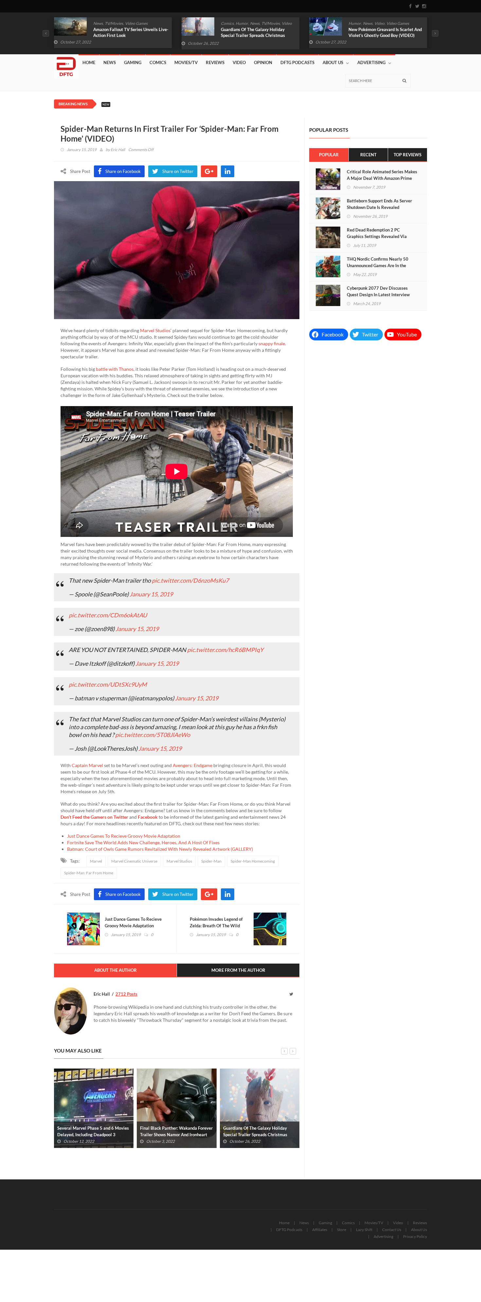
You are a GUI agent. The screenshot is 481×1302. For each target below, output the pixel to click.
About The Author (115, 970)
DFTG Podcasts (297, 62)
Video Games (136, 23)
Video (287, 23)
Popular (329, 154)
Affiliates (319, 1229)
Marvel (96, 861)
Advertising (371, 62)
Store (341, 1229)
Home (88, 62)
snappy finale (271, 343)
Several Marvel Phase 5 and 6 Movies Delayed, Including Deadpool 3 (93, 1131)
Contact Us (391, 1229)
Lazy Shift (364, 1229)
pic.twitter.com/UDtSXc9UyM (108, 684)
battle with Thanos (115, 369)
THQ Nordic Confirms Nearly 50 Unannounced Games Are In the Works (377, 265)
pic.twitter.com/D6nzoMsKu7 (190, 580)
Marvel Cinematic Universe (134, 861)
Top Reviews (407, 154)
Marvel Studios (155, 330)
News (98, 23)
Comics (227, 23)
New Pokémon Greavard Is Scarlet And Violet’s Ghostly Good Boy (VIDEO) (385, 32)
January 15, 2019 (151, 594)
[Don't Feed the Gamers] (66, 64)
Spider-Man (211, 861)
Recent (368, 154)
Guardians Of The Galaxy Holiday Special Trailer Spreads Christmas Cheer (253, 35)
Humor (242, 23)
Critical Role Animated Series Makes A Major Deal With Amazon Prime (382, 175)
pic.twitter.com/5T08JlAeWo (152, 734)
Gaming (132, 62)
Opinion (263, 62)
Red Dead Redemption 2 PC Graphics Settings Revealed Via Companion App (377, 236)
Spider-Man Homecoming (253, 861)
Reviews (215, 62)
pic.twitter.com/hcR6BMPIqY (225, 649)
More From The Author (238, 970)
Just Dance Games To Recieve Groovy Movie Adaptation (123, 836)
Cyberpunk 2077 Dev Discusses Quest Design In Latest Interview (378, 291)
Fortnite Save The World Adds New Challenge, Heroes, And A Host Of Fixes (143, 842)
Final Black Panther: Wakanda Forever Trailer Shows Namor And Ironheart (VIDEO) (176, 1134)
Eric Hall (118, 149)
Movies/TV (186, 62)
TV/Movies (114, 23)
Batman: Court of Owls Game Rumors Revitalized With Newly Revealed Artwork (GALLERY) (160, 849)
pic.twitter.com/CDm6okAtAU (108, 615)
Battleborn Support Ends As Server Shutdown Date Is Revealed (379, 204)
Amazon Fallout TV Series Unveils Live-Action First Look (131, 32)
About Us (333, 62)
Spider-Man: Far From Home (88, 872)
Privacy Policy (415, 1236)
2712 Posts (126, 994)
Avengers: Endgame (192, 765)
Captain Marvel (87, 765)
